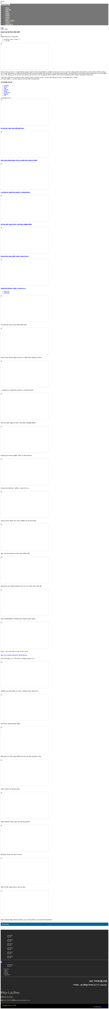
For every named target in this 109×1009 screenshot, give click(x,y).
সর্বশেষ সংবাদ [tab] (6, 291)
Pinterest (6, 94)
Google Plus (7, 92)
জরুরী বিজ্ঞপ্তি (9, 24)
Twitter (5, 86)
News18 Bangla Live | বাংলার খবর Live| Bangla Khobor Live (17, 658)
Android (6, 972)
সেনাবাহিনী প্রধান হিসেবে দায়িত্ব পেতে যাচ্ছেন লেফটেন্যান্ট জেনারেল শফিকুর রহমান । (20, 691)
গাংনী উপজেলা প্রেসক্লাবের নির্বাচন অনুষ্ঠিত (10, 724)
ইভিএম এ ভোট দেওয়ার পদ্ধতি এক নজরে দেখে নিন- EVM (14, 651)
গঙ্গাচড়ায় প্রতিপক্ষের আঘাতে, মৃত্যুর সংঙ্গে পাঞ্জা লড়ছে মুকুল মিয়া (15, 822)
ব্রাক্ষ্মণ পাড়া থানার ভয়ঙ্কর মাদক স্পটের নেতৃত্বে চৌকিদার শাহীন (15, 553)
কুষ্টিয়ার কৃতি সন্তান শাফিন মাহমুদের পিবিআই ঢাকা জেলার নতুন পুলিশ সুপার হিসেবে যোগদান (21, 756)
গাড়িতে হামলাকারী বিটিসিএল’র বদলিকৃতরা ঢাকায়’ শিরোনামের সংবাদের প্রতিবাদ (18, 619)
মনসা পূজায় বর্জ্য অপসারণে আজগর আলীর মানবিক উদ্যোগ (12, 128)
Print (5, 95)
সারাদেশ (7, 13)
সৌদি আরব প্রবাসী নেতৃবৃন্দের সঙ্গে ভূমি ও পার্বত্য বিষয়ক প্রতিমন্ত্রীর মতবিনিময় (16, 224)
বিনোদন (7, 19)
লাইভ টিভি (8, 10)
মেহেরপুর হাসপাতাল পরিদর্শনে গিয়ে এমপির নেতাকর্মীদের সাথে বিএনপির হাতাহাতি (18, 521)
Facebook (6, 85)
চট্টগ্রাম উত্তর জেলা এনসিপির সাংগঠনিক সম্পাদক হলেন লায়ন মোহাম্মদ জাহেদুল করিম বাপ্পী (21, 586)
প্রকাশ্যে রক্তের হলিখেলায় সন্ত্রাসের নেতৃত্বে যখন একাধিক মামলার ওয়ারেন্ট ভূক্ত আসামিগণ (19, 160)
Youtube (6, 973)
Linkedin (6, 89)
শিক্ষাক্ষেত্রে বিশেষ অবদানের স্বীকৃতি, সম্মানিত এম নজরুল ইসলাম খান (15, 256)
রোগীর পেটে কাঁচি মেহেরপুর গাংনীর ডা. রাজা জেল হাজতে (13, 887)
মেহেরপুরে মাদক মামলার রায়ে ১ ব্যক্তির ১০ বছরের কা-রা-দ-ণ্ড (13, 288)
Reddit (5, 91)
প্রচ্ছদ (7, 8)
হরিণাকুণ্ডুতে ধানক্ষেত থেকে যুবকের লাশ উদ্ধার (11, 854)
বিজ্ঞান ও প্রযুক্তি (9, 21)
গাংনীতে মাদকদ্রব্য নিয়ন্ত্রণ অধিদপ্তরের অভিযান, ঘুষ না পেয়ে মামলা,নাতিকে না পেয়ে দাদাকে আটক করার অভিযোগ (26, 920)
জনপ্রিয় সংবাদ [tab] (7, 293)
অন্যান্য (7, 22)
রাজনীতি (7, 15)
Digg (5, 88)
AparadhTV (104, 1006)
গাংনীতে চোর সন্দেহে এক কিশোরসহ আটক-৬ (10, 789)
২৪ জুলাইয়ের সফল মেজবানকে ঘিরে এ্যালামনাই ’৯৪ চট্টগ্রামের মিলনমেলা (15, 192)
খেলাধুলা (7, 17)
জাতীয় (7, 11)
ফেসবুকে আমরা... (5, 924)
